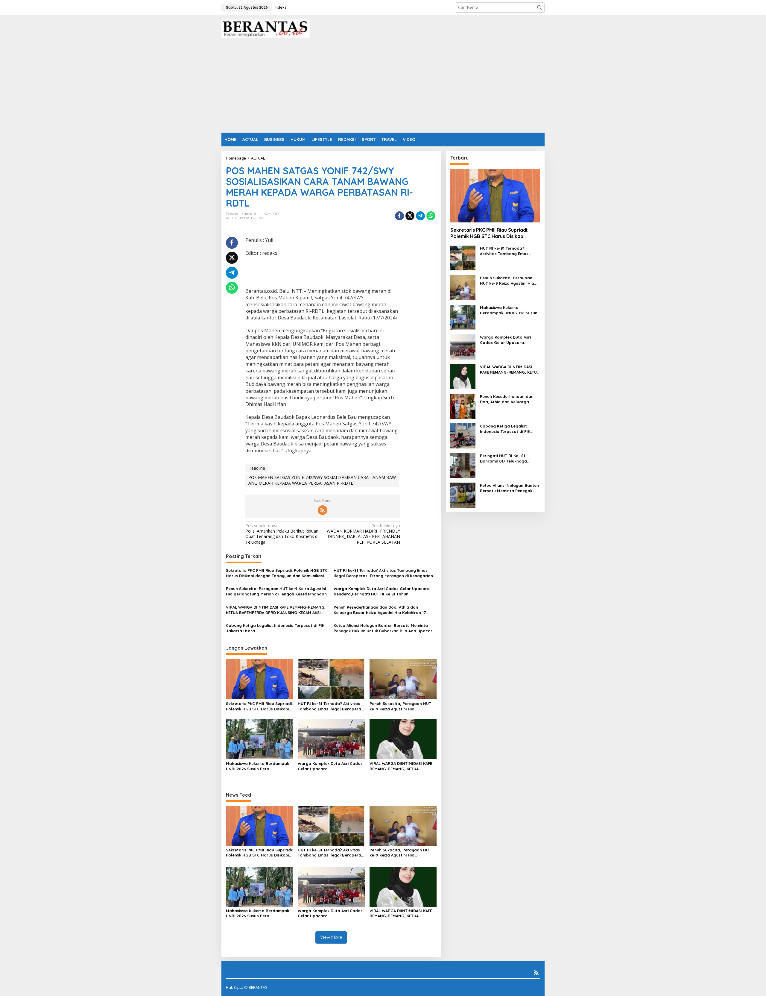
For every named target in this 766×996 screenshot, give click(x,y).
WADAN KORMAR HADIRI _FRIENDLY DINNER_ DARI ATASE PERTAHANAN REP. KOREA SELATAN (363, 534)
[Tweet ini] (409, 215)
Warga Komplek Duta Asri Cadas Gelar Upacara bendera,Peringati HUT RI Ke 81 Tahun (382, 591)
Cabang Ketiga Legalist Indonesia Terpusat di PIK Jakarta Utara (275, 628)
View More (331, 937)
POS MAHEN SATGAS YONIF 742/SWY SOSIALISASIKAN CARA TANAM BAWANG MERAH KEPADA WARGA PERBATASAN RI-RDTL (322, 480)
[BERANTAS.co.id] (265, 28)
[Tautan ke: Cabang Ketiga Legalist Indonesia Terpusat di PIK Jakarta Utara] (462, 435)
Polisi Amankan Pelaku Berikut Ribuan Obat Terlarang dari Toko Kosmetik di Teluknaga (281, 534)
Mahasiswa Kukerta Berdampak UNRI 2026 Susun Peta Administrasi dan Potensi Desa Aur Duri (257, 766)
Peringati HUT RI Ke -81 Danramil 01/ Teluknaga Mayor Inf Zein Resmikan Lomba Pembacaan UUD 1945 (509, 458)
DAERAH (257, 218)
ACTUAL (232, 218)
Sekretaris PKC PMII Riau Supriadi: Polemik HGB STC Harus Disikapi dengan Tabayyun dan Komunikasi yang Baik (277, 573)
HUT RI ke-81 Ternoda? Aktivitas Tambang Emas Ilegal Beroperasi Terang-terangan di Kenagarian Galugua (383, 573)
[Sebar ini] (399, 215)
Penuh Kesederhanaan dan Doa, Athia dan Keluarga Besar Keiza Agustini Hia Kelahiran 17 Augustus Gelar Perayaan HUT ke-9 (380, 610)
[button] (539, 7)
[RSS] (322, 510)
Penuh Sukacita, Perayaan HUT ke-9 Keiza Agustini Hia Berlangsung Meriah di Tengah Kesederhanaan (276, 591)
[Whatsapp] (430, 215)
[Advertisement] (383, 88)
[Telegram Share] (420, 215)
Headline (256, 468)
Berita (245, 218)
